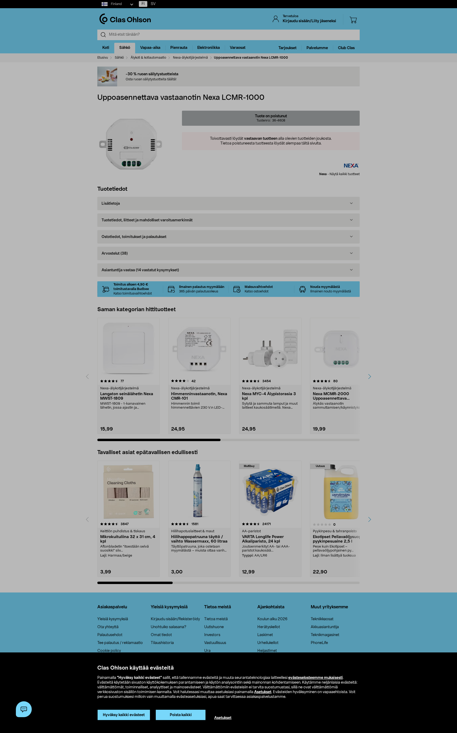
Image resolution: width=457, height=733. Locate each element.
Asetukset (262, 692)
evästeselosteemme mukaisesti (315, 678)
